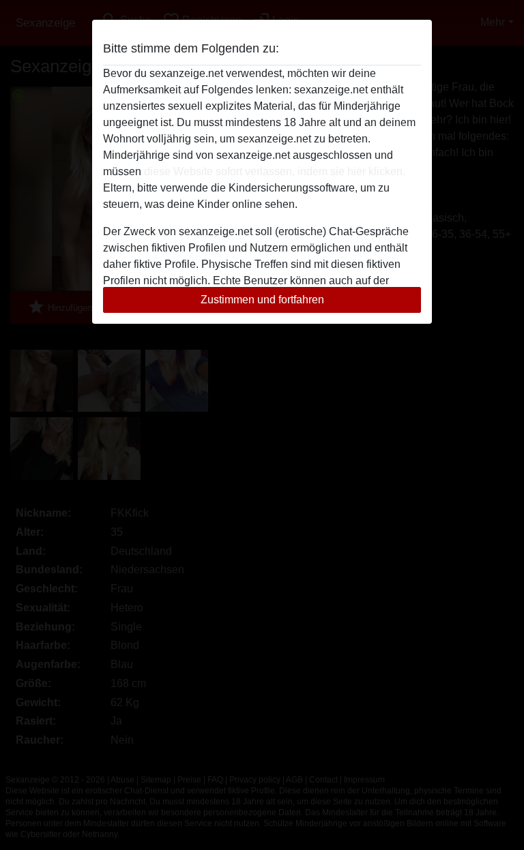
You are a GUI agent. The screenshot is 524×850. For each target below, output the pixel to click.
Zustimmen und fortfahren (262, 299)
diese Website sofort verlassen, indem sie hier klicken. (274, 171)
